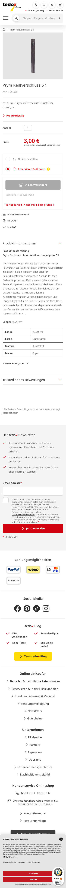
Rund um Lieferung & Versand (35, 696)
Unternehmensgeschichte (35, 767)
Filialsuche (35, 737)
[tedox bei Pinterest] (27, 608)
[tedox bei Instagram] (46, 608)
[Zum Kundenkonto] (52, 5)
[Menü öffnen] (6, 18)
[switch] (58, 883)
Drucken (12, 220)
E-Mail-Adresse (12, 482)
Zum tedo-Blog (35, 656)
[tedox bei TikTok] (36, 608)
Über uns (35, 759)
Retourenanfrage (34, 821)
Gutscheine (34, 718)
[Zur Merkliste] (44, 5)
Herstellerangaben (14, 363)
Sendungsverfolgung (35, 704)
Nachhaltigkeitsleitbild (35, 774)
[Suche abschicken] (59, 17)
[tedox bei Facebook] (17, 608)
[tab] (33, 159)
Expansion (35, 752)
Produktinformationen (19, 243)
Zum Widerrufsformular (35, 834)
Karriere (34, 745)
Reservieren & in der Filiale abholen (34, 689)
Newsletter (35, 711)
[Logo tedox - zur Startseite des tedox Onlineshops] (12, 7)
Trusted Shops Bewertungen (24, 380)
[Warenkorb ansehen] (60, 5)
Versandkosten (54, 145)
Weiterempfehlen (18, 214)
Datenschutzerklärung (23, 514)
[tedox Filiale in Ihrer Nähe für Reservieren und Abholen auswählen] (36, 5)
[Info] (48, 169)
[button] (33, 55)
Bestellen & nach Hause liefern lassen (35, 681)
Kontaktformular (35, 813)
